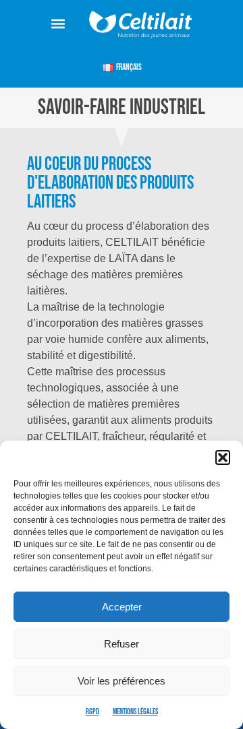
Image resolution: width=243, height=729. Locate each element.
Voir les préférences (121, 681)
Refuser (121, 643)
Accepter (122, 606)
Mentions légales (135, 712)
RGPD (92, 712)
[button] (223, 457)
